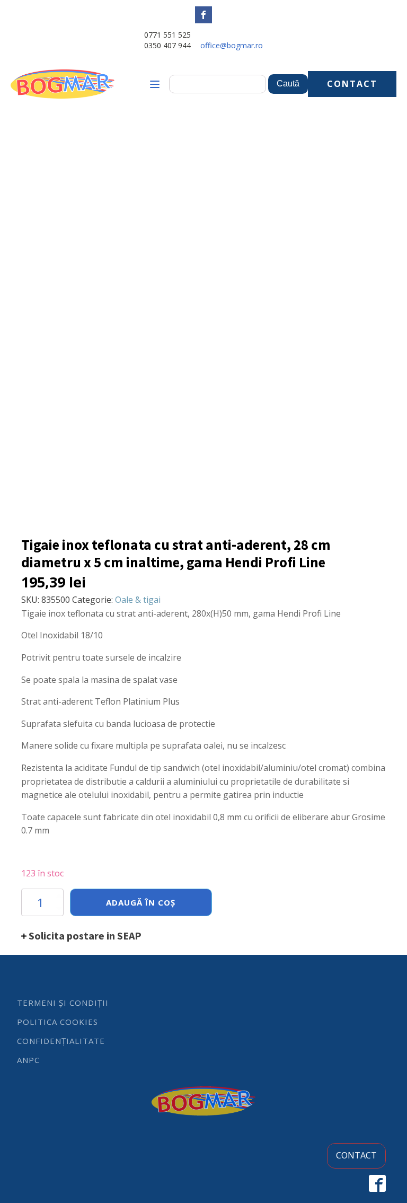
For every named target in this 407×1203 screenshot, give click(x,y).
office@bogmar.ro (231, 45)
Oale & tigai (138, 599)
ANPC (28, 1060)
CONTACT (352, 84)
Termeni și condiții (63, 1002)
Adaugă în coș (140, 902)
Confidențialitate (61, 1040)
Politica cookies (57, 1021)
